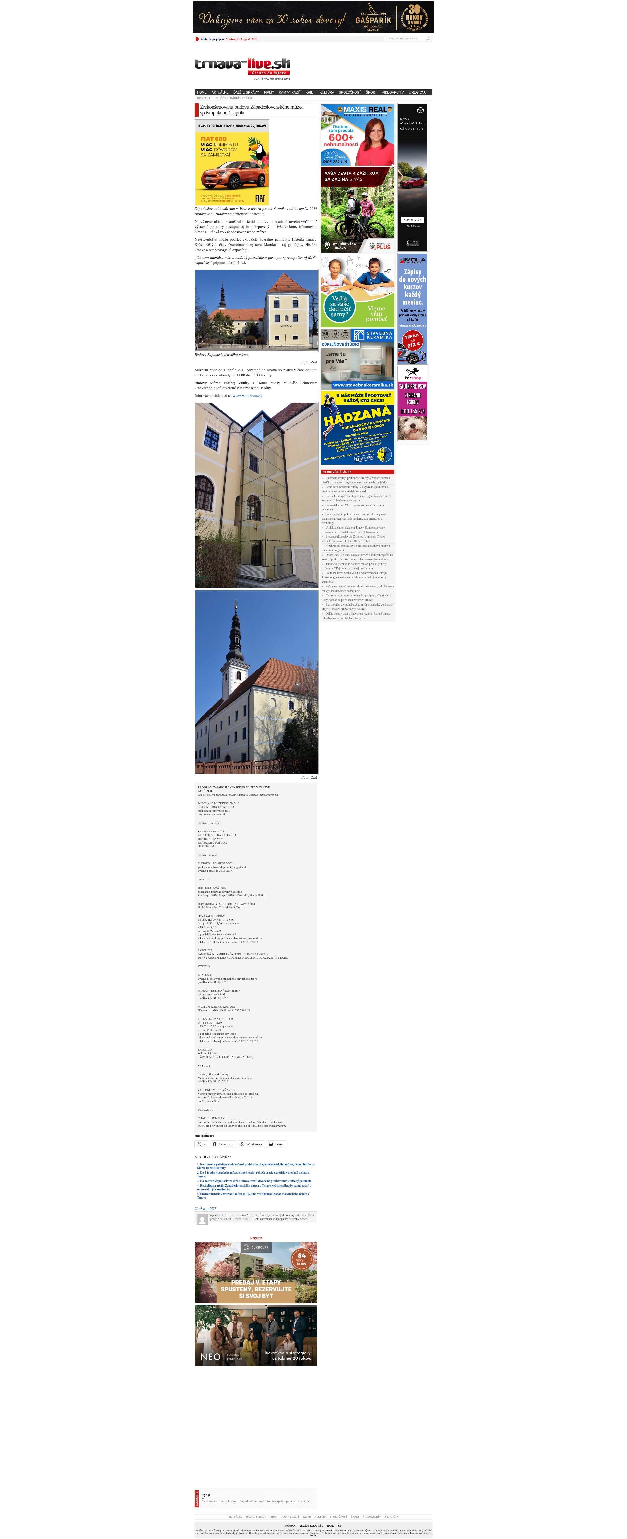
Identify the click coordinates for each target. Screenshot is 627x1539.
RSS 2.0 (247, 1133)
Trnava (237, 1133)
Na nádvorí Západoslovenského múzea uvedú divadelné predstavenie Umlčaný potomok (255, 1095)
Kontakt (203, 98)
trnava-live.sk (248, 1445)
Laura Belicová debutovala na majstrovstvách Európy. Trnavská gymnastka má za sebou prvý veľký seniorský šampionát (355, 577)
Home (202, 92)
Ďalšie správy (246, 92)
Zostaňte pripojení (212, 39)
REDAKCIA (226, 1129)
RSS (339, 1440)
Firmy (269, 92)
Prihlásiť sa (201, 1445)
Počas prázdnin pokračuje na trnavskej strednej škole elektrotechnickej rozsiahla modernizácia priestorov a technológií (354, 518)
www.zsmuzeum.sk (247, 310)
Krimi (310, 92)
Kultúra (327, 92)
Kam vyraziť (290, 92)
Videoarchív (393, 92)
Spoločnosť (350, 92)
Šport (371, 92)
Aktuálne (220, 92)
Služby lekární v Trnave (234, 98)
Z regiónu (417, 92)
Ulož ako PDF (205, 1123)
